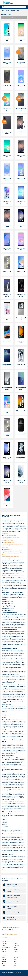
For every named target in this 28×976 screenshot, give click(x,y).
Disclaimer (16, 949)
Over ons (4, 949)
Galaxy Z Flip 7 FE (21, 434)
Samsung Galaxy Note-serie (8, 542)
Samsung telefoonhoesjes (7, 847)
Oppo (15, 965)
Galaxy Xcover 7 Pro (21, 411)
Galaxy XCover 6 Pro (7, 341)
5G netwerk (5, 547)
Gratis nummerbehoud (7, 549)
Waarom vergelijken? (7, 558)
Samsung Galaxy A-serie (8, 539)
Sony (15, 963)
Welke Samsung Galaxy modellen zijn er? (11, 537)
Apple (3, 957)
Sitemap (15, 951)
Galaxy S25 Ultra (7, 85)
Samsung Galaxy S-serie (8, 540)
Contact (15, 943)
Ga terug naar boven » (6, 869)
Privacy (15, 947)
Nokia (15, 959)
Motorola (16, 957)
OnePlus (4, 961)
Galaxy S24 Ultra (21, 364)
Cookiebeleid (16, 945)
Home (3, 10)
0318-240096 (9, 933)
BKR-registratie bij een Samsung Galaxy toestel (12, 551)
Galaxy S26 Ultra (21, 132)
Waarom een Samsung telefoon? (9, 535)
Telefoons (4, 943)
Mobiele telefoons (10, 10)
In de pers (4, 951)
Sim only (4, 945)
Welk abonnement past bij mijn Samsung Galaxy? (13, 544)
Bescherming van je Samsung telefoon (11, 556)
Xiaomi (3, 965)
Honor (15, 961)
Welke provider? (6, 545)
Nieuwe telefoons (6, 947)
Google (3, 963)
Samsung (4, 959)
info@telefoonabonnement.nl (11, 934)
